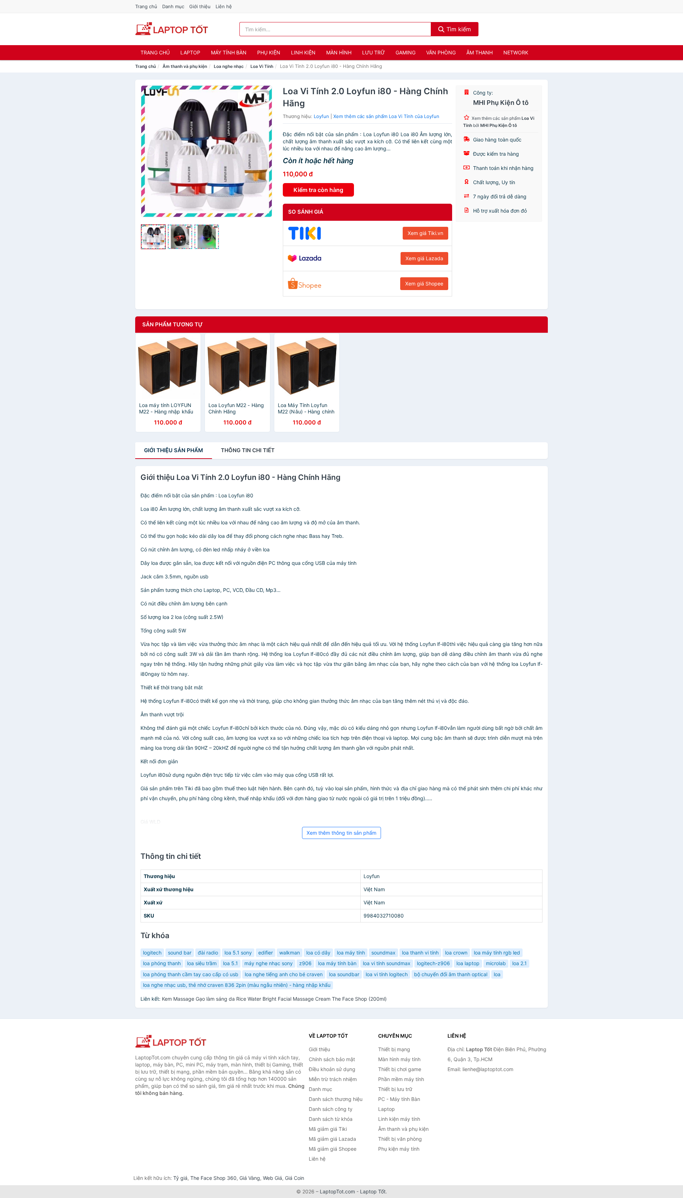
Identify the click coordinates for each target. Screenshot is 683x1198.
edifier (265, 953)
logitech (152, 953)
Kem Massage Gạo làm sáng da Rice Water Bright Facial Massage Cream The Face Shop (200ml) (274, 999)
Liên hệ (224, 6)
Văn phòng (441, 52)
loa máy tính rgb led (497, 953)
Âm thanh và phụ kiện (185, 66)
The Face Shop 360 (213, 1178)
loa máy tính (351, 953)
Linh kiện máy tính (399, 1119)
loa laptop (468, 963)
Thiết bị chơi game (399, 1069)
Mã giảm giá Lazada (332, 1139)
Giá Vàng (249, 1178)
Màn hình (338, 52)
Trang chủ (146, 6)
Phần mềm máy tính (401, 1079)
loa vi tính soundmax (387, 963)
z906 (305, 963)
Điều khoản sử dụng (332, 1069)
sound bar (179, 953)
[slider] (153, 236)
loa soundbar (344, 974)
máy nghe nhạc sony (268, 963)
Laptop (190, 52)
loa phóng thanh (162, 963)
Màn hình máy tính (399, 1059)
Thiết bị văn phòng (400, 1139)
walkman (289, 953)
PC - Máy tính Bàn (399, 1099)
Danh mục (173, 6)
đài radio (208, 953)
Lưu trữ (373, 52)
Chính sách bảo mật (332, 1059)
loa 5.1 (230, 963)
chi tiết (248, 450)
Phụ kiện (268, 52)
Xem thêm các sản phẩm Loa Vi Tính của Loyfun (386, 116)
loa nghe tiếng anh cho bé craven (284, 974)
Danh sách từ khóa (331, 1119)
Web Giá (272, 1178)
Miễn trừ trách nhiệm (333, 1079)
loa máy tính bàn (337, 963)
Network (515, 52)
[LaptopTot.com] (171, 29)
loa (497, 974)
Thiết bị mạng (394, 1049)
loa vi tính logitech (387, 974)
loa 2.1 (519, 963)
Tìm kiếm (458, 29)
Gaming (405, 52)
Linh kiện (303, 52)
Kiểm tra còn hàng (318, 189)
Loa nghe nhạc (229, 66)
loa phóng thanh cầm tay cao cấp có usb (190, 974)
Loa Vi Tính (261, 66)
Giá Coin (294, 1178)
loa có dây (318, 953)
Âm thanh (479, 52)
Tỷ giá (180, 1178)
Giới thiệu (200, 6)
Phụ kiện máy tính (398, 1149)
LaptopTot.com (337, 1191)
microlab (496, 963)
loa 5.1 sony (238, 953)
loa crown (456, 953)
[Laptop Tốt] (170, 1041)
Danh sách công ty (331, 1109)
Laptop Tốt (373, 1191)
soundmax (383, 953)
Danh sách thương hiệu (335, 1099)
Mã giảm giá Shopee (332, 1149)
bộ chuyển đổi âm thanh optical (450, 974)
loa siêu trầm (202, 963)
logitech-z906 (433, 963)
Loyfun (321, 116)
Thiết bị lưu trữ (395, 1089)
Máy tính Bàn (229, 52)
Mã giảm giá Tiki (328, 1129)
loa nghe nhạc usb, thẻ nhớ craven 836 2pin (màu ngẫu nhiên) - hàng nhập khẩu (236, 985)
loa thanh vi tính (420, 953)
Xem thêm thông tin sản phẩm (341, 833)
